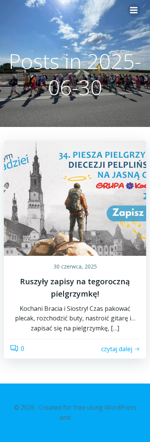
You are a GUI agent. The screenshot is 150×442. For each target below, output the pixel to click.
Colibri (81, 417)
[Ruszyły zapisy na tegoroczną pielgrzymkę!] (75, 197)
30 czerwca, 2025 (75, 266)
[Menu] (133, 10)
